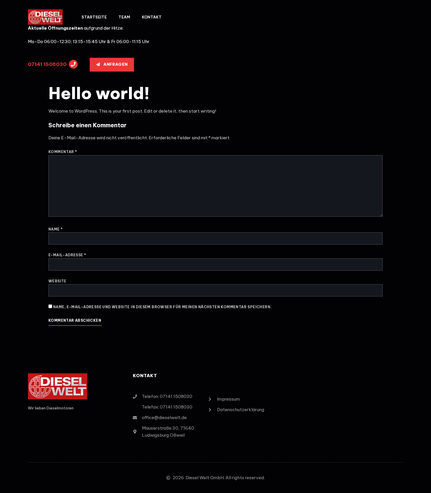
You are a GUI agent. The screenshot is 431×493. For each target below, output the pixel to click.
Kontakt (152, 17)
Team (124, 17)
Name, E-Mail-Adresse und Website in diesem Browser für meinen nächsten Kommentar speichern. (162, 307)
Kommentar (62, 152)
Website (57, 281)
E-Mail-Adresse (67, 255)
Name (55, 229)
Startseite (94, 17)
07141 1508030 (47, 64)
